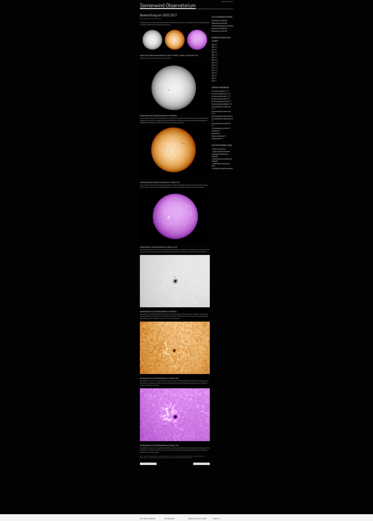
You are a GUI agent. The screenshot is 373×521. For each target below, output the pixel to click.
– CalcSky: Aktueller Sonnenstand (221, 151)
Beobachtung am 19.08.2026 (219, 20)
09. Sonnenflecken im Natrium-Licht (221, 116)
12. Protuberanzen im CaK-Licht (220, 128)
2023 (213, 52)
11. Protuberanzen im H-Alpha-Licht (221, 123)
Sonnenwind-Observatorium (168, 5)
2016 (213, 70)
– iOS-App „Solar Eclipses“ (219, 149)
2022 (213, 55)
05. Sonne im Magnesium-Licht (220, 101)
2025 (213, 47)
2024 (213, 49)
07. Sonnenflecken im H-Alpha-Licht (158, 457)
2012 (213, 81)
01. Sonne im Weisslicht (149, 456)
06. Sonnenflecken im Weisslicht (220, 104)
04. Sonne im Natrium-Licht (219, 99)
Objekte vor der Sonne (218, 136)
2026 (213, 44)
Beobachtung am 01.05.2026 (219, 31)
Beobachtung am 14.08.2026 (219, 23)
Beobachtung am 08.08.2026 (219, 28)
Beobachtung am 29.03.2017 (158, 15)
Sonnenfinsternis (216, 138)
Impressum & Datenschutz (227, 1)
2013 (213, 78)
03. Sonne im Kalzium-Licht (182, 456)
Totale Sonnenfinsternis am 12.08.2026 (222, 26)
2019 (213, 62)
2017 (213, 68)
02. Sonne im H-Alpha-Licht (165, 456)
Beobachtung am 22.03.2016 (148, 463)
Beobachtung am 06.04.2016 (201, 463)
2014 (213, 75)
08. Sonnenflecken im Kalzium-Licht (181, 457)
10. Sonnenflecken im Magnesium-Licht (222, 118)
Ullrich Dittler (157, 18)
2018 (213, 65)
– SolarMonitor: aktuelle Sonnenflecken (222, 168)
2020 (213, 60)
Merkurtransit (215, 133)
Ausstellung (215, 131)
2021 (213, 57)
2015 (213, 73)
